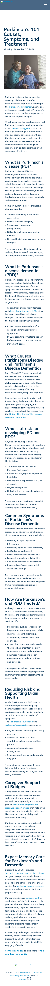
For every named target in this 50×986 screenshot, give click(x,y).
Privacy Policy (37, 972)
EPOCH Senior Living (21, 972)
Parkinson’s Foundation (20, 106)
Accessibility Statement (19, 975)
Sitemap (22, 979)
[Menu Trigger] (45, 5)
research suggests (21, 128)
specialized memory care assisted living (24, 873)
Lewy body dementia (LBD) (23, 311)
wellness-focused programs (30, 886)
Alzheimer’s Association (17, 725)
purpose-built (32, 897)
